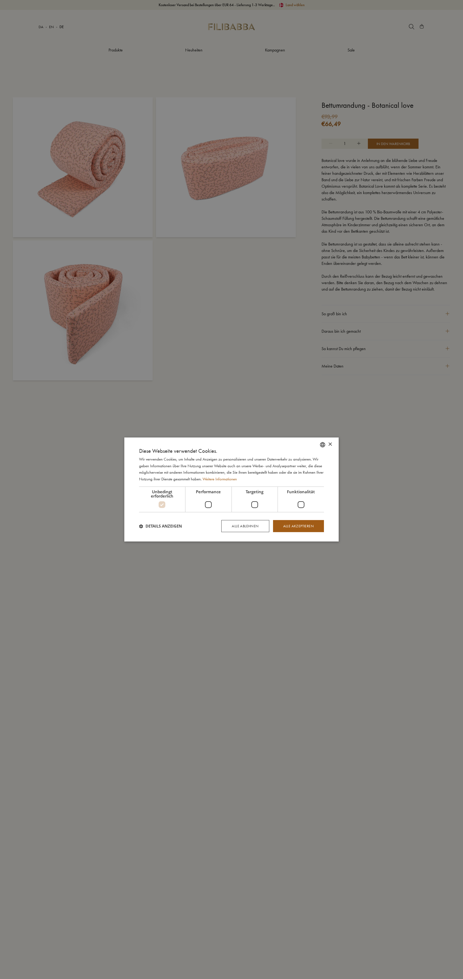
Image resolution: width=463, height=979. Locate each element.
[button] (160, 526)
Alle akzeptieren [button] (298, 526)
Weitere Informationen (220, 479)
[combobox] (322, 444)
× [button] (330, 444)
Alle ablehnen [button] (245, 526)
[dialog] (231, 489)
